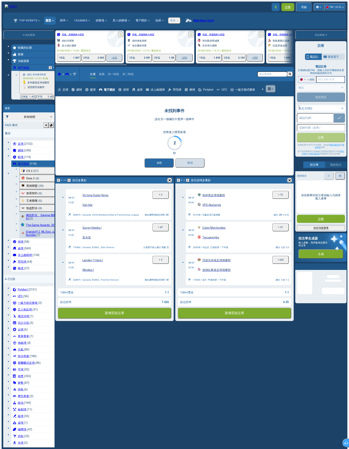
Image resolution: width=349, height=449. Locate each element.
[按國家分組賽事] (51, 125)
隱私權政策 (315, 154)
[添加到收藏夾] (120, 34)
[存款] (276, 7)
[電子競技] (67, 74)
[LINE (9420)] (59, 74)
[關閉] (343, 269)
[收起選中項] (46, 125)
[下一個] (69, 180)
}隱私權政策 (335, 145)
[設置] (319, 7)
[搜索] (290, 74)
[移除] (169, 180)
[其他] (271, 89)
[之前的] (50, 67)
